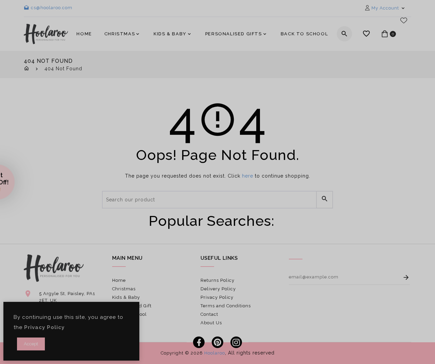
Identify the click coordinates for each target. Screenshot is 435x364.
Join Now (278, 234)
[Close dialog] (329, 120)
